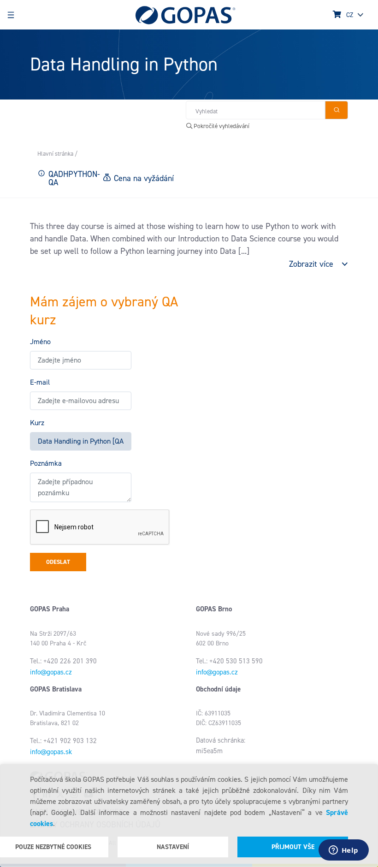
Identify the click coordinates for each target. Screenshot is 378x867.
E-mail (40, 382)
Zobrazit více (311, 263)
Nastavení (173, 847)
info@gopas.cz (51, 672)
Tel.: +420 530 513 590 (229, 661)
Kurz (37, 423)
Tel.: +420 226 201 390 (63, 661)
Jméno (40, 341)
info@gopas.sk (51, 751)
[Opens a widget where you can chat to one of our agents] (343, 850)
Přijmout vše (293, 847)
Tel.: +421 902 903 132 (63, 740)
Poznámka (46, 463)
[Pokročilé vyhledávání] (336, 110)
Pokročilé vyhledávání (220, 126)
